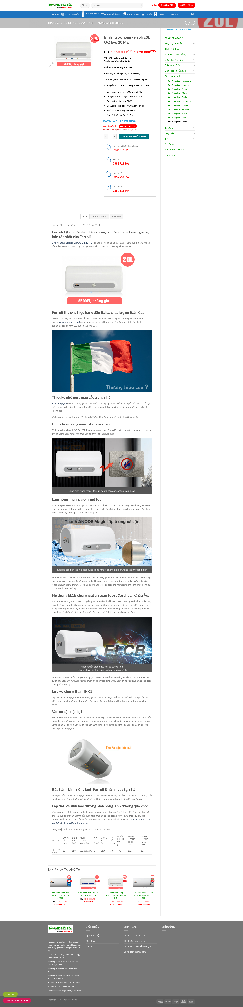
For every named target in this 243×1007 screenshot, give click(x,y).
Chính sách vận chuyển (135, 941)
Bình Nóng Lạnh (133, 14)
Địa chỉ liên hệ (92, 935)
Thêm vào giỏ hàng (134, 136)
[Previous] (48, 893)
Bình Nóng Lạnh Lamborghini (180, 101)
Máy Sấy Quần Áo (173, 43)
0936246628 (121, 150)
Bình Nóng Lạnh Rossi (177, 117)
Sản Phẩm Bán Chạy (174, 149)
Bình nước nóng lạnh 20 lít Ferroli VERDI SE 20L (143, 895)
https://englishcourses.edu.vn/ (143, 1001)
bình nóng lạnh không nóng (74, 822)
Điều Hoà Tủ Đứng (92, 14)
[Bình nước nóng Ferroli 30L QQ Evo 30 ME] (115, 882)
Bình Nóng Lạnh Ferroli (107, 22)
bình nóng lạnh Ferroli (69, 322)
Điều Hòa (55, 14)
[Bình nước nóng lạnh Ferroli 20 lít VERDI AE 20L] (60, 882)
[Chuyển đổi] (194, 43)
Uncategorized (172, 155)
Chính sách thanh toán (134, 935)
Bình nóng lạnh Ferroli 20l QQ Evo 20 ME (72, 242)
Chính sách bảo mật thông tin (138, 946)
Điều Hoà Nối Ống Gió (112, 14)
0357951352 (121, 177)
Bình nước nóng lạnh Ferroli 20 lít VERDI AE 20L (60, 895)
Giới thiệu (91, 941)
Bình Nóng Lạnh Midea (177, 93)
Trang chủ (55, 22)
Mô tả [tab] (85, 216)
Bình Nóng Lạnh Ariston (178, 113)
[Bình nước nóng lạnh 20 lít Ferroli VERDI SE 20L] (143, 882)
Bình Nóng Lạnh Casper (177, 105)
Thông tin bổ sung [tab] (99, 216)
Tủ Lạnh (161, 14)
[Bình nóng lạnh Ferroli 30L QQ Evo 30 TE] (88, 882)
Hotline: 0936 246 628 (16, 1000)
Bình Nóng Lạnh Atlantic (178, 89)
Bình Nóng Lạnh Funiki (177, 97)
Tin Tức (89, 946)
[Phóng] (51, 64)
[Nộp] (140, 5)
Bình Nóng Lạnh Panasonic (179, 81)
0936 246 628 (167, 5)
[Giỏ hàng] (192, 14)
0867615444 (121, 190)
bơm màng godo (54, 948)
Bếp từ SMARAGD (174, 38)
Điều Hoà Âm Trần (72, 14)
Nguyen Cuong (70, 999)
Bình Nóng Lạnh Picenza (178, 109)
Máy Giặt (148, 14)
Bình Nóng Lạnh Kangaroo (179, 85)
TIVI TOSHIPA (172, 49)
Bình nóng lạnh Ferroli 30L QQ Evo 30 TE (88, 894)
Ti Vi (167, 14)
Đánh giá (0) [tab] (116, 216)
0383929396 (121, 163)
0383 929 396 (186, 5)
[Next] (156, 893)
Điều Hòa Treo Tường (175, 54)
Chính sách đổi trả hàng (135, 951)
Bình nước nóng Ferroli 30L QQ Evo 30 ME (116, 895)
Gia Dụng (174, 14)
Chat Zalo (10, 994)
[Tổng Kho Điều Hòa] (62, 5)
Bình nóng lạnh (59, 403)
